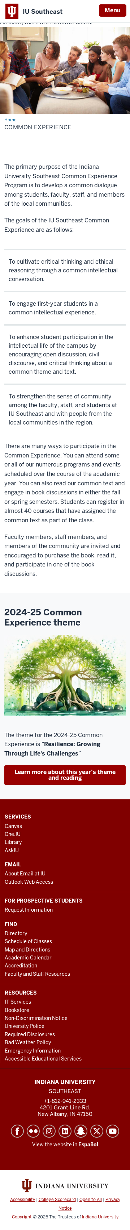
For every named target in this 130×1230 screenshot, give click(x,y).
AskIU (12, 850)
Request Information (29, 910)
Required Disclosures (30, 1034)
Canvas (13, 826)
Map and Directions (27, 949)
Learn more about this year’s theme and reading (65, 775)
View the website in (65, 1144)
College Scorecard (57, 1199)
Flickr (33, 1131)
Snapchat (80, 1131)
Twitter (96, 1131)
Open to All (90, 1199)
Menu (113, 10)
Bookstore (17, 1010)
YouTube (112, 1131)
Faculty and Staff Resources (37, 974)
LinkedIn (65, 1131)
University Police (24, 1026)
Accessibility (22, 1199)
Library (13, 842)
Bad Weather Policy (28, 1042)
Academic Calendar (28, 957)
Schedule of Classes (28, 941)
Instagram (49, 1131)
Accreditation (21, 965)
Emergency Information (33, 1050)
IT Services (18, 1002)
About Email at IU (25, 873)
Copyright (22, 1217)
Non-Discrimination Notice (36, 1018)
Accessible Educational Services (43, 1058)
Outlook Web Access (29, 882)
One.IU (13, 834)
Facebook (17, 1131)
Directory (16, 933)
